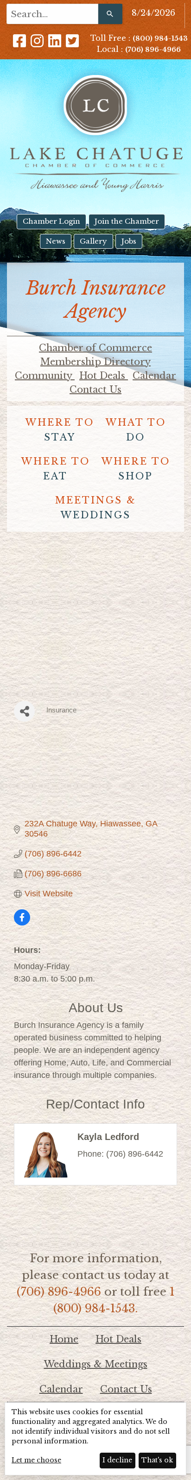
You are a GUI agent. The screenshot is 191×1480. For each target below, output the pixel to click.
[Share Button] (24, 711)
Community (45, 375)
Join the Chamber (127, 221)
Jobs (128, 241)
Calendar (154, 375)
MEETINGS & (95, 508)
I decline (117, 1460)
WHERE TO (59, 430)
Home (64, 1339)
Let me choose (36, 1460)
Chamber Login (51, 221)
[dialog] (95, 1438)
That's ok (157, 1460)
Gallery (93, 241)
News (55, 241)
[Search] (110, 14)
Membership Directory (95, 361)
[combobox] (52, 14)
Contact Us (95, 389)
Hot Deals (103, 375)
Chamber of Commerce (95, 347)
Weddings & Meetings (95, 1364)
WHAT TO (136, 430)
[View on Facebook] (22, 922)
